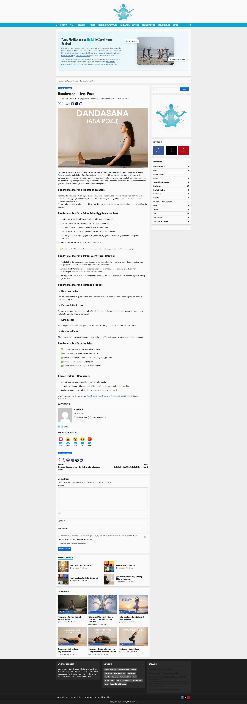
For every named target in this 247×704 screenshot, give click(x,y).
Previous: (79, 466)
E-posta (61, 521)
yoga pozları (101, 53)
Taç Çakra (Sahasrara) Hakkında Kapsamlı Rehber (164, 689)
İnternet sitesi (63, 528)
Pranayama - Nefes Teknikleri (121, 677)
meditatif (78, 409)
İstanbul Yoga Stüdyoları (161, 182)
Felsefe (92, 25)
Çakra (155, 170)
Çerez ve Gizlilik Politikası (102, 697)
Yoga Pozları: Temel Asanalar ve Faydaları (103, 396)
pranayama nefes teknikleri (69, 64)
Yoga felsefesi (110, 62)
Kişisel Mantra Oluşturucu (129, 25)
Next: (131, 465)
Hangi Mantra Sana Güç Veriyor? (63, 566)
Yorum (61, 486)
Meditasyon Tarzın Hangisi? (109, 566)
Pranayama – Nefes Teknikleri (162, 202)
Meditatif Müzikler (159, 190)
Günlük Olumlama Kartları (107, 25)
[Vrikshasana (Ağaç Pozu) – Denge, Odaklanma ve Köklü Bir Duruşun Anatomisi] (102, 604)
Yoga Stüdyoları (164, 25)
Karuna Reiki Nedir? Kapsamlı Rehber (161, 669)
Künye (73, 697)
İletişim (79, 697)
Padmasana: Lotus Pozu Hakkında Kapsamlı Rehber (69, 618)
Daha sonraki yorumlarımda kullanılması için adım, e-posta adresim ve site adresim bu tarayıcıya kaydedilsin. (99, 536)
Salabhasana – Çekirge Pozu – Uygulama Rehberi (68, 650)
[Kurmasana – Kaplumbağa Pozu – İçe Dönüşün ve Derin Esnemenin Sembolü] (102, 637)
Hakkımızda (88, 697)
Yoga (71, 25)
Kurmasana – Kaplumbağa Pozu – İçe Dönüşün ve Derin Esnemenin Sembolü (102, 650)
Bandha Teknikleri (159, 166)
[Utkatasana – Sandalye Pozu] (133, 637)
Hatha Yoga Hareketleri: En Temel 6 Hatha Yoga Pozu (131, 618)
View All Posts (98, 417)
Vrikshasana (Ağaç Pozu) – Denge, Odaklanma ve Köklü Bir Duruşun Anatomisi (100, 619)
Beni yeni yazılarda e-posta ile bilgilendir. (74, 543)
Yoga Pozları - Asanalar (65, 88)
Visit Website (81, 417)
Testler (175, 25)
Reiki (155, 205)
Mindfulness (157, 194)
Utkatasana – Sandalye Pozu (129, 649)
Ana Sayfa (63, 25)
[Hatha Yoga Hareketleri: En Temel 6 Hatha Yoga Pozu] (133, 604)
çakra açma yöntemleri (83, 55)
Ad (59, 513)
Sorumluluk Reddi (63, 697)
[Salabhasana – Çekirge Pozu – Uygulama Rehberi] (72, 637)
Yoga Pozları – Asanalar (160, 221)
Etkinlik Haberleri (148, 25)
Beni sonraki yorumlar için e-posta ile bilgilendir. (75, 539)
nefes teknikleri (111, 53)
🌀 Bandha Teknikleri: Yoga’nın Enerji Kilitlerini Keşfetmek (109, 579)
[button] (57, 25)
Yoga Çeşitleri (157, 217)
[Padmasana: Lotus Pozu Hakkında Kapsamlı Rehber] (72, 604)
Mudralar (156, 198)
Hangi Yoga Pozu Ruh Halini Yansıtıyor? (63, 579)
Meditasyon (81, 25)
